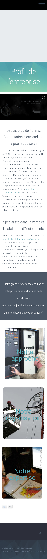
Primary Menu (42, 5)
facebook (40, 533)
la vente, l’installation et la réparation (21, 238)
